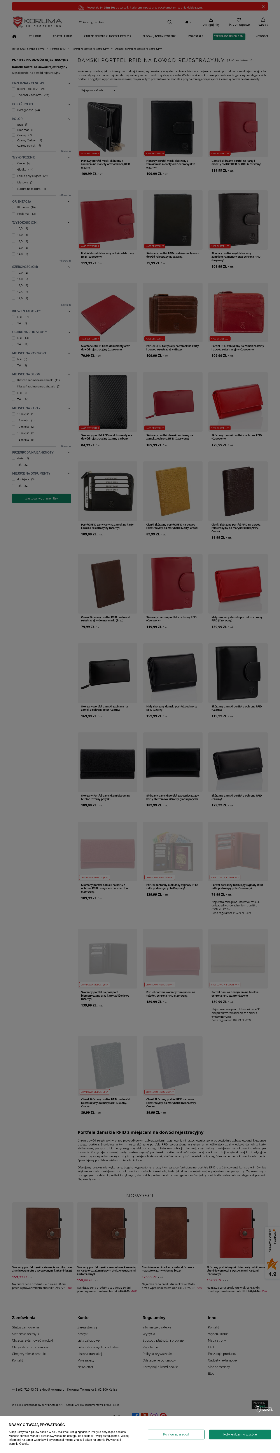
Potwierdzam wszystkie (240, 1434)
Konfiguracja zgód (176, 1434)
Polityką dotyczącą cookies (108, 1432)
